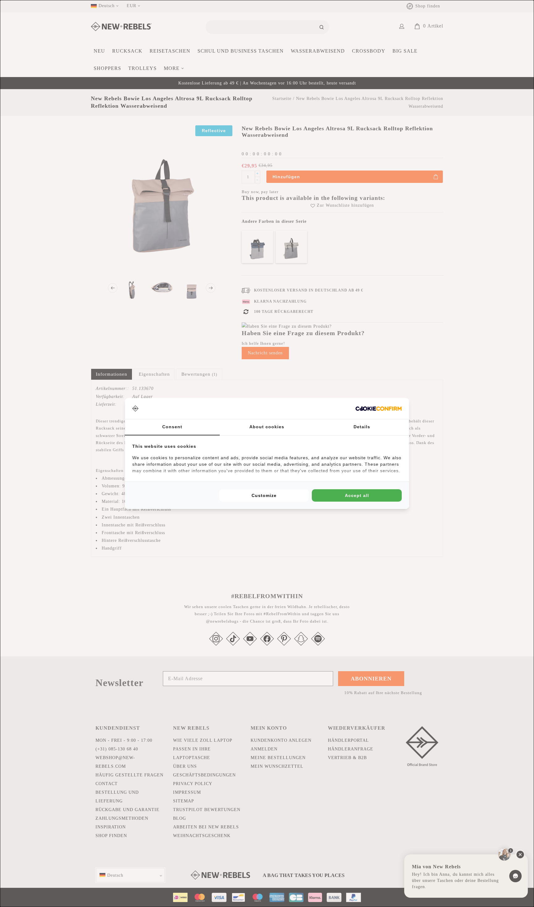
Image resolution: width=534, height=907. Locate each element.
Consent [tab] (172, 426)
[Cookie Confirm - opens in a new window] (378, 408)
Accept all (357, 495)
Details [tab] (362, 426)
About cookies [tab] (266, 426)
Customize (264, 495)
